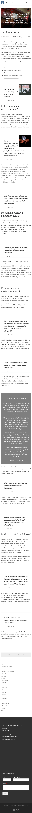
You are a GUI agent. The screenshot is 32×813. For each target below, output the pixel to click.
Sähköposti (17, 777)
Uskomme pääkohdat (7, 666)
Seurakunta (5, 680)
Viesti (5, 783)
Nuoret (4, 692)
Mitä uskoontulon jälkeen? (11, 78)
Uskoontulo (5, 669)
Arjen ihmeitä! (5, 703)
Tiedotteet (4, 698)
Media (2, 697)
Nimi (4, 777)
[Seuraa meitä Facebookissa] (14, 809)
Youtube (4, 708)
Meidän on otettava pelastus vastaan (14, 73)
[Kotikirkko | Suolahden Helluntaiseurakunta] (2, 3)
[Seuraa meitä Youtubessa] (17, 809)
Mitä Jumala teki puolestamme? (13, 70)
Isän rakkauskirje (6, 673)
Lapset (4, 689)
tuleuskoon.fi (21, 654)
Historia (4, 694)
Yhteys (2, 710)
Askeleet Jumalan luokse (8, 671)
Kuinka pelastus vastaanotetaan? (13, 75)
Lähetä (5, 793)
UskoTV (4, 701)
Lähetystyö (5, 687)
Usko (2, 665)
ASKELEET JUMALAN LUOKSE (12, 37)
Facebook (4, 705)
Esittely (3, 678)
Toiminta (4, 682)
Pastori (4, 685)
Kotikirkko (10, 805)
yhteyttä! (9, 638)
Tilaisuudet (3, 676)
